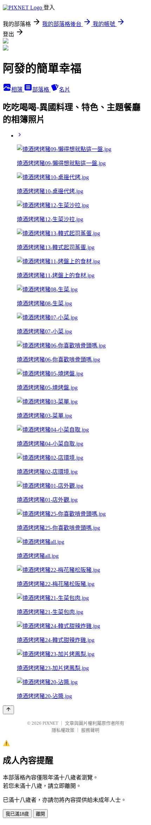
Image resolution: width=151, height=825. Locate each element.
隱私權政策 (63, 730)
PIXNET (50, 723)
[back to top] (8, 709)
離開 (40, 814)
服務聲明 (90, 730)
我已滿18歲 (17, 814)
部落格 (41, 90)
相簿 (17, 90)
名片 (64, 90)
